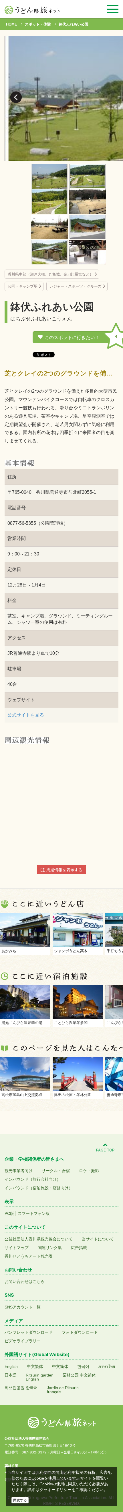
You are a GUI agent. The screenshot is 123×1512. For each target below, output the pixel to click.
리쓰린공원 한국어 (21, 1387)
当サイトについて (98, 1239)
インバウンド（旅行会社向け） (33, 1179)
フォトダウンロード (80, 1332)
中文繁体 (35, 1366)
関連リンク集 (50, 1247)
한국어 (83, 1366)
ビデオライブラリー (23, 1341)
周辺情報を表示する (63, 870)
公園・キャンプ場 (22, 286)
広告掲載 (79, 1247)
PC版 (9, 1213)
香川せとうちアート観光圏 (29, 1256)
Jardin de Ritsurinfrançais (63, 1389)
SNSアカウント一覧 (23, 1307)
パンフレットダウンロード (29, 1332)
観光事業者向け (19, 1170)
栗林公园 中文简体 (79, 1375)
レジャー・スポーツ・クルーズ (75, 286)
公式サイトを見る (25, 715)
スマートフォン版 (34, 1213)
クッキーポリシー (55, 1489)
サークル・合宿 (56, 1170)
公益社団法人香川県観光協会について (39, 1239)
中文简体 (60, 1366)
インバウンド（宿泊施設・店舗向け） (39, 1188)
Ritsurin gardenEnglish (39, 1377)
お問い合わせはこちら (25, 1281)
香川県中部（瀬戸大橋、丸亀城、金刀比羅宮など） (50, 274)
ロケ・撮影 (89, 1170)
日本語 (11, 1375)
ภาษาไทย (106, 1366)
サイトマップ (17, 1247)
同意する (20, 1500)
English (11, 1366)
